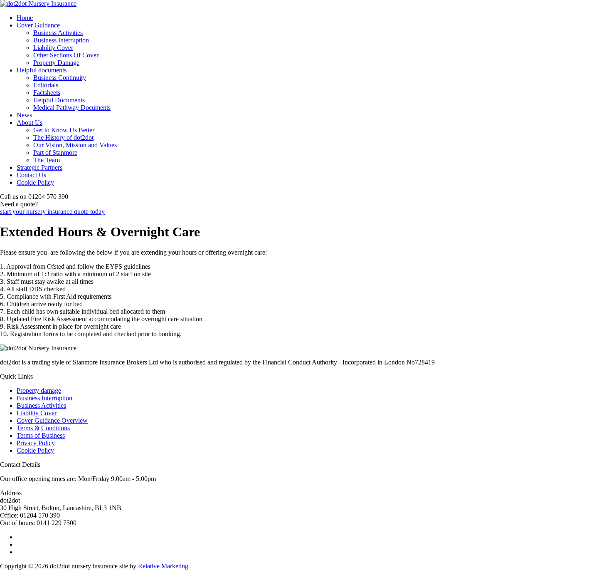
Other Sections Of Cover (66, 55)
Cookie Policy (35, 182)
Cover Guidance (38, 25)
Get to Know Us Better (63, 130)
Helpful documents (42, 70)
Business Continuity (59, 77)
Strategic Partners (39, 167)
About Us (29, 122)
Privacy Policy (36, 442)
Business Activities (58, 32)
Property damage (39, 390)
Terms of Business (41, 435)
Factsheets (46, 92)
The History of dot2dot (63, 137)
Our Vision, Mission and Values (75, 145)
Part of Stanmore (55, 152)
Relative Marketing (163, 566)
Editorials (45, 85)
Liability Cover (53, 47)
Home (25, 17)
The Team (46, 160)
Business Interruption (61, 40)
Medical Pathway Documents (72, 107)
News (24, 115)
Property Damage (56, 62)
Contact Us (31, 174)
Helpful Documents (59, 100)
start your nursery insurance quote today (52, 211)
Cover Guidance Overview (52, 420)
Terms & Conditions (43, 427)
